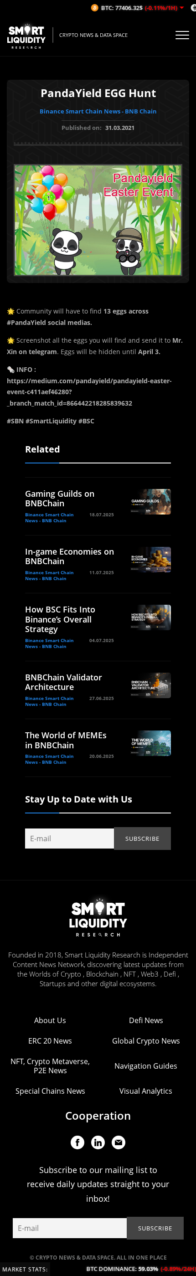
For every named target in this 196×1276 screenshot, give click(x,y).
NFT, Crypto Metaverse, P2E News (50, 1065)
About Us (50, 1020)
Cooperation (98, 1115)
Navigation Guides (145, 1066)
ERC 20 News (50, 1041)
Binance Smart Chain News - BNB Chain (98, 111)
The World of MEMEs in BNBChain (66, 740)
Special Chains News (50, 1091)
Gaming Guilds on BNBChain (59, 498)
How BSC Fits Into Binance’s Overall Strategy (60, 619)
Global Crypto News (146, 1041)
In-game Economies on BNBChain (69, 556)
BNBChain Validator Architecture (63, 682)
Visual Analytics (145, 1091)
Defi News (146, 1020)
